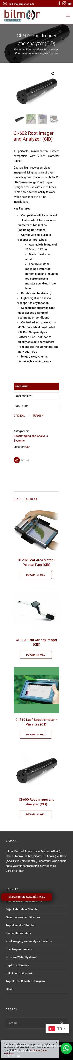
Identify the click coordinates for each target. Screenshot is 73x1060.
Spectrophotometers (19, 949)
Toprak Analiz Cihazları (20, 925)
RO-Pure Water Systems (21, 957)
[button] (53, 73)
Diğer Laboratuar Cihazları (22, 909)
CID (27, 446)
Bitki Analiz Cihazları (19, 973)
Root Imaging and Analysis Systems (31, 438)
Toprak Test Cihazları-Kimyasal (26, 981)
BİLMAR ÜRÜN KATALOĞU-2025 (26, 896)
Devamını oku (36, 575)
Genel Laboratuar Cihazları (23, 917)
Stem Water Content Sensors (24, 901)
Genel (9, 989)
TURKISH (38, 415)
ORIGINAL (19, 415)
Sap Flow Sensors (17, 965)
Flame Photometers (18, 933)
